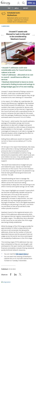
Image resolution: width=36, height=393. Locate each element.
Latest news (5, 26)
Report (25, 8)
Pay (9, 8)
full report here (21, 254)
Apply (17, 8)
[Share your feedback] (18, 283)
